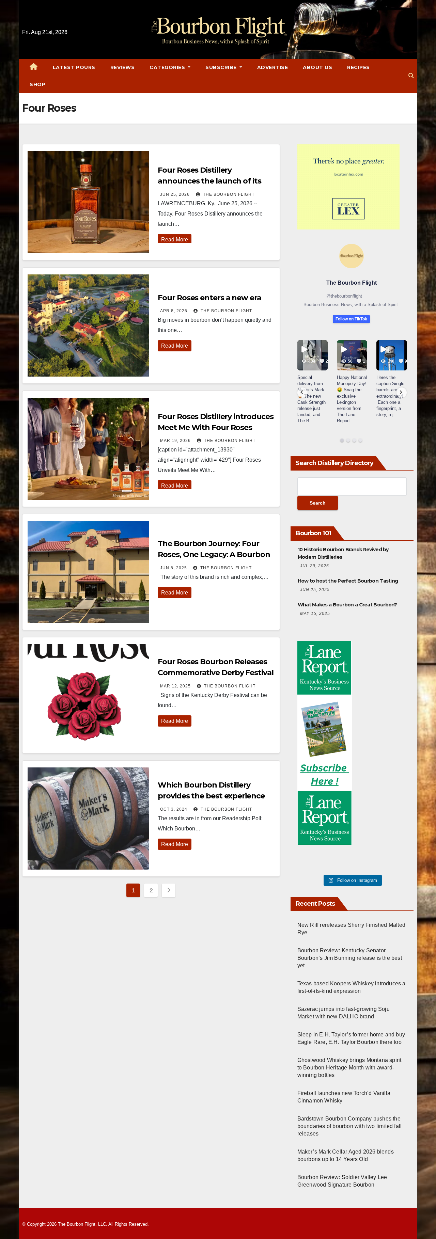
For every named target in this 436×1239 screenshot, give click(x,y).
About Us (317, 67)
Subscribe (221, 67)
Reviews (122, 67)
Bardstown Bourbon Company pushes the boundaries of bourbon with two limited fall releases (349, 1126)
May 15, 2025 (315, 613)
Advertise (272, 67)
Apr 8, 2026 (173, 310)
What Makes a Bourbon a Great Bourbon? (347, 605)
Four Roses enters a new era (209, 297)
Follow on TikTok (351, 319)
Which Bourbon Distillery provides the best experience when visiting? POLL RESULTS (212, 795)
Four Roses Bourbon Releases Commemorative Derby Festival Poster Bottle (215, 672)
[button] (411, 76)
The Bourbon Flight (228, 194)
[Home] (33, 67)
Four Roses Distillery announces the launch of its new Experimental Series (209, 180)
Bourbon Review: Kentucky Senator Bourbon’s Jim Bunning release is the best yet (349, 958)
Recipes (358, 67)
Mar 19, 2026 (175, 440)
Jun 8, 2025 (173, 568)
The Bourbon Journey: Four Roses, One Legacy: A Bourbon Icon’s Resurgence (214, 554)
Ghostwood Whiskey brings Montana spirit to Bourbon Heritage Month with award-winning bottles (349, 1067)
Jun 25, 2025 (315, 589)
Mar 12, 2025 (175, 686)
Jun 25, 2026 (175, 194)
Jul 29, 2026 (314, 565)
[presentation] (302, 392)
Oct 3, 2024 (173, 809)
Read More (174, 239)
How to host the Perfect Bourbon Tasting (348, 581)
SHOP (37, 84)
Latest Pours (74, 67)
